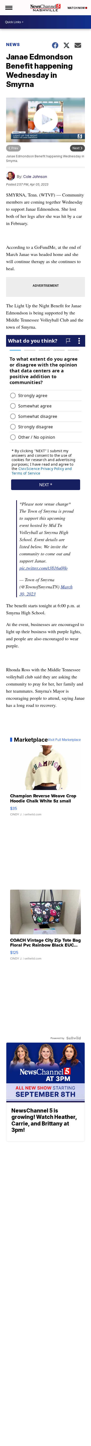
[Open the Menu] (8, 7)
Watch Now (76, 7)
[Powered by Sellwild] (73, 1038)
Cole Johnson (35, 176)
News (13, 44)
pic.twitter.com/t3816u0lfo (43, 568)
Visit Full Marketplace (64, 739)
